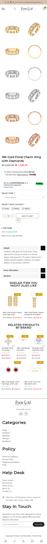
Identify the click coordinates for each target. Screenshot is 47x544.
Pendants (6, 433)
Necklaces (6, 441)
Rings (4, 430)
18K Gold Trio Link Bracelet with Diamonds (32, 383)
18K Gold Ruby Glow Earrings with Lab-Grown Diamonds (10, 383)
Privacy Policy (7, 459)
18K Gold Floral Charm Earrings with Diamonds (12, 314)
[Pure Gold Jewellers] (27, 9)
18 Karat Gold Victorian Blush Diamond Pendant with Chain (8, 349)
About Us (6, 488)
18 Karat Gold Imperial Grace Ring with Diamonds (38, 349)
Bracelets (6, 436)
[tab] (23, 248)
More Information (11, 270)
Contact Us (6, 491)
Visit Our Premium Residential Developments (27, 2)
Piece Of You (7, 486)
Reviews (7, 276)
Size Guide (7, 228)
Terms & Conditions (10, 457)
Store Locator (7, 480)
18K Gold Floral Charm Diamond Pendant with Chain (34, 314)
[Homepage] (23, 541)
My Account (7, 483)
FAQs (4, 465)
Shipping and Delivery (11, 462)
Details (6, 248)
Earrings (5, 438)
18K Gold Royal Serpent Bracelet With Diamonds (23, 349)
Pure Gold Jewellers (15, 236)
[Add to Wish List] (18, 220)
